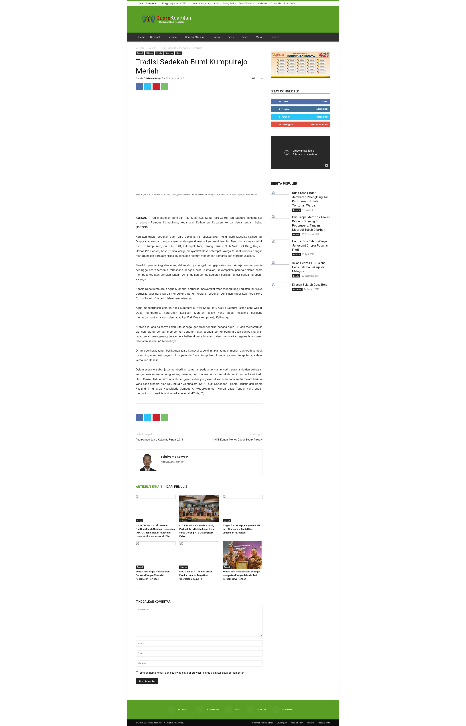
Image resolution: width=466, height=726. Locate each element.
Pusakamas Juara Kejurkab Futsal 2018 (159, 439)
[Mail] (319, 3)
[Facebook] (310, 3)
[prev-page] (138, 586)
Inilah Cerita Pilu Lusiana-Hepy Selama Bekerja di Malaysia (309, 267)
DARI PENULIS (176, 487)
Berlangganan (319, 124)
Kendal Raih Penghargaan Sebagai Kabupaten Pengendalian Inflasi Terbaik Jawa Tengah (241, 575)
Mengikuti (322, 109)
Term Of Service (246, 3)
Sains (231, 37)
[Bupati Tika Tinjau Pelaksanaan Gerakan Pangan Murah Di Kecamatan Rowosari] (155, 555)
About (216, 3)
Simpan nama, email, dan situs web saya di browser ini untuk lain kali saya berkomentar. (192, 672)
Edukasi (183, 520)
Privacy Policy (229, 3)
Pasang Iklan (297, 722)
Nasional (155, 37)
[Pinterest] (156, 86)
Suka (325, 101)
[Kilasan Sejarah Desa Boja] (280, 292)
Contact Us (275, 3)
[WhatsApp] (164, 86)
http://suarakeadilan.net (172, 462)
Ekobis (216, 37)
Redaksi (311, 722)
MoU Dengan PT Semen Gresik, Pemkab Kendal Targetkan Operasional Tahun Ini (196, 575)
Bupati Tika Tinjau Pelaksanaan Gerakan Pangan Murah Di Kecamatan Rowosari (152, 575)
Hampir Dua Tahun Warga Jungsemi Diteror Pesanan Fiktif (310, 245)
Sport (245, 37)
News (178, 53)
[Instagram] (315, 3)
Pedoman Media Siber (262, 722)
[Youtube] (328, 3)
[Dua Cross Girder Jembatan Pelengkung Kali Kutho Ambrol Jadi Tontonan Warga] (280, 200)
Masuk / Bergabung (201, 3)
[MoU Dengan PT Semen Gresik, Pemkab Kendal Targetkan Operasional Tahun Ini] (199, 555)
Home (141, 37)
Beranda (140, 47)
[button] (305, 3)
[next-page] (144, 586)
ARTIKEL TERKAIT (149, 487)
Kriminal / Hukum (194, 37)
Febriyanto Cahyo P (153, 78)
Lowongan (282, 722)
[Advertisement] (199, 206)
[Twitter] (324, 3)
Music (259, 37)
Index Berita (289, 3)
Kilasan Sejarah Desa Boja (309, 284)
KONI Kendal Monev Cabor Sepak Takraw (238, 439)
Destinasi (297, 289)
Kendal (159, 53)
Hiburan (149, 53)
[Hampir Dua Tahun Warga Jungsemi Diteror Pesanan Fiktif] (280, 248)
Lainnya (274, 37)
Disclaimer (262, 3)
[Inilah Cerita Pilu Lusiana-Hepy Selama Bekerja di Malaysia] (280, 270)
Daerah (152, 47)
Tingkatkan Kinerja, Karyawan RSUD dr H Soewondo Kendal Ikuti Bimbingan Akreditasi (242, 529)
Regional (172, 37)
